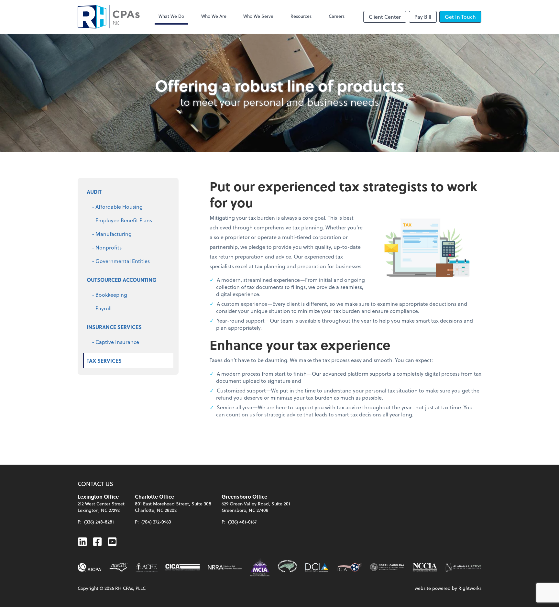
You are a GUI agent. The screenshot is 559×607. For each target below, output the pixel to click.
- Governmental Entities (121, 261)
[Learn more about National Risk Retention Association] (225, 567)
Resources (301, 16)
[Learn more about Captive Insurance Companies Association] (182, 567)
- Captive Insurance (115, 342)
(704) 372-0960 (156, 521)
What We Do (171, 16)
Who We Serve (258, 16)
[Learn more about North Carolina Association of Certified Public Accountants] (118, 567)
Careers (337, 16)
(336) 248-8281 (99, 521)
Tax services (104, 360)
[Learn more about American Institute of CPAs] (90, 567)
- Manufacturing (112, 233)
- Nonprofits (107, 247)
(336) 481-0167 (242, 521)
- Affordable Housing (117, 206)
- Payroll (102, 308)
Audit (94, 191)
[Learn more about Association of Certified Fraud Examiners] (147, 567)
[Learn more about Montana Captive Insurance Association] (260, 567)
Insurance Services (114, 327)
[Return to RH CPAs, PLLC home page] (109, 16)
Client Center (385, 16)
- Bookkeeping (109, 294)
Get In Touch (460, 16)
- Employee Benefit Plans (122, 220)
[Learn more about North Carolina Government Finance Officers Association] (287, 567)
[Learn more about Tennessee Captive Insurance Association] (349, 567)
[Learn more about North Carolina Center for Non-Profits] (387, 567)
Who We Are (213, 16)
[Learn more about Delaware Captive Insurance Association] (317, 567)
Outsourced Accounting (122, 279)
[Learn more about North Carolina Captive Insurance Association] (424, 567)
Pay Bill (422, 16)
